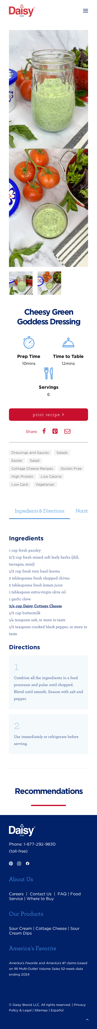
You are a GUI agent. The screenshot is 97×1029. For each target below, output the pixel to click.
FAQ (62, 894)
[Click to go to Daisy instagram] (19, 864)
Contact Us (40, 894)
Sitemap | (42, 1010)
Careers (16, 894)
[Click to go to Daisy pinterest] (11, 864)
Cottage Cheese (51, 928)
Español (57, 1010)
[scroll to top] (87, 1019)
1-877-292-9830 (39, 844)
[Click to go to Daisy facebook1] (27, 864)
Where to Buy (40, 898)
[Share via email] (67, 432)
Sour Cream (20, 928)
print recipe (46, 414)
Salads (62, 453)
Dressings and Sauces (30, 453)
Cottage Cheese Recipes (32, 469)
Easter (16, 461)
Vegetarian (45, 484)
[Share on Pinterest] (55, 432)
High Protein (22, 476)
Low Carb (19, 484)
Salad (34, 461)
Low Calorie (51, 476)
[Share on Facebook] (44, 432)
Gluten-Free (71, 469)
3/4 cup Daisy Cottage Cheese (35, 605)
